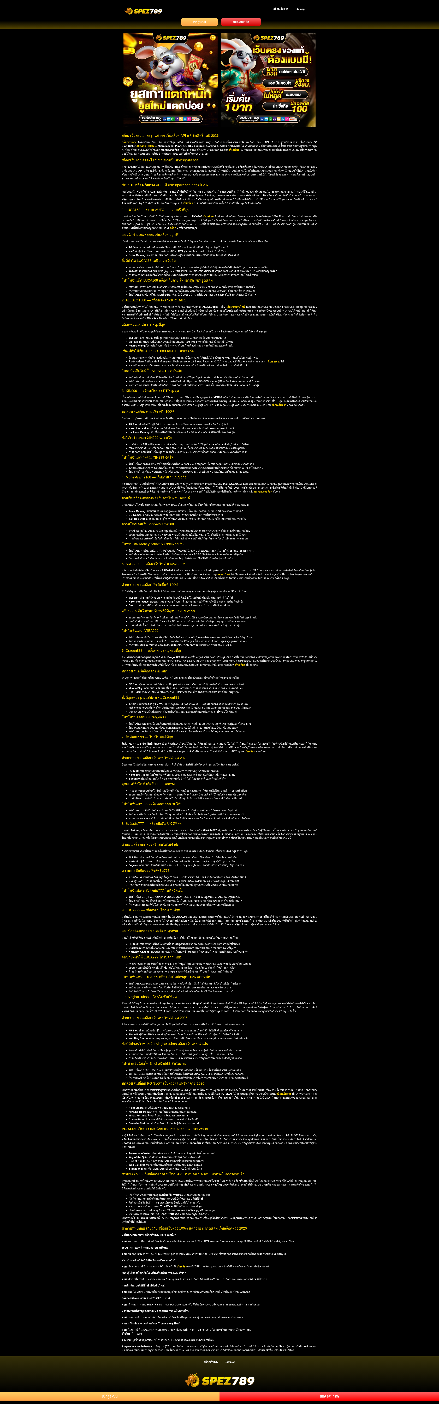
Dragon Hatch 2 (146, 145)
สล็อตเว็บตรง (280, 9)
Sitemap (300, 9)
